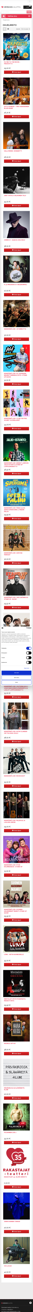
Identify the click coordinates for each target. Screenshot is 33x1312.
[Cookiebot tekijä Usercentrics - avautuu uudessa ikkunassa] (23, 628)
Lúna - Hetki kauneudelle (14, 954)
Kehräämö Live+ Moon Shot (14, 776)
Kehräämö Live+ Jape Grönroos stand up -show (16, 598)
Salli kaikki (16, 672)
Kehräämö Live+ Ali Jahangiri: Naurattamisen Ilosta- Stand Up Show (15, 375)
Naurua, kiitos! (10, 1043)
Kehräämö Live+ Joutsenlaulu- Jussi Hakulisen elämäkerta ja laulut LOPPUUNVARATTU (16, 688)
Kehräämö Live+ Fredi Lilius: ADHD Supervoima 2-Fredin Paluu (14, 509)
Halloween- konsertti (13, 151)
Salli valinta (16, 677)
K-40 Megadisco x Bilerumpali (15, 284)
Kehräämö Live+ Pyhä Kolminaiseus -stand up (13, 866)
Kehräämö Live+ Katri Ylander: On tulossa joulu (15, 732)
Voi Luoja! (8, 1266)
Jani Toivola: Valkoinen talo (15, 195)
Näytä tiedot (26, 668)
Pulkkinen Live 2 (10, 1132)
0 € (28, 7)
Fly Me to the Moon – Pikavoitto (12, 63)
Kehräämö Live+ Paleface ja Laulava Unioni (14, 821)
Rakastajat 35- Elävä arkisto (15, 1177)
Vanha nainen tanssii (12, 1221)
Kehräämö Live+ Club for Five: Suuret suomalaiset (15, 419)
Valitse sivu (12, 16)
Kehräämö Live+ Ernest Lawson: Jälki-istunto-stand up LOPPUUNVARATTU (16, 464)
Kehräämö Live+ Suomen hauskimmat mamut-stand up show (15, 911)
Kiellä (16, 682)
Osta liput (17, 72)
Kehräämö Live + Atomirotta (15, 329)
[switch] (28, 653)
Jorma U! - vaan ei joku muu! (14, 240)
